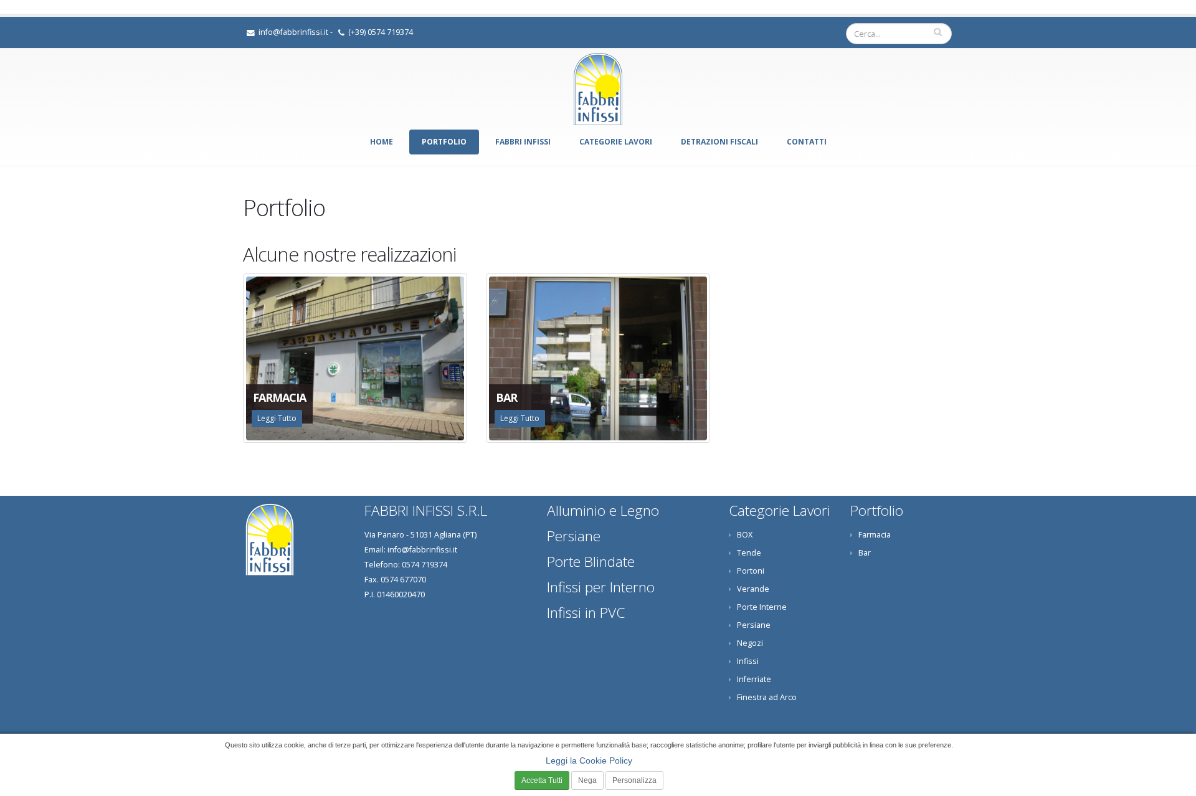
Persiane (754, 625)
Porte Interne (762, 607)
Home (381, 141)
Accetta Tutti (541, 780)
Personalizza (634, 780)
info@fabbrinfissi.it (293, 32)
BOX (744, 534)
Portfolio (444, 141)
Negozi (750, 643)
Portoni (750, 571)
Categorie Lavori (615, 141)
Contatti (807, 141)
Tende (749, 552)
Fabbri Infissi (523, 141)
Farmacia (874, 534)
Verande (753, 589)
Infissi (748, 661)
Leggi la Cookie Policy (589, 760)
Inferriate (754, 679)
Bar (864, 552)
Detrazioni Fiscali (719, 141)
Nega (587, 780)
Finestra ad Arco (767, 697)
